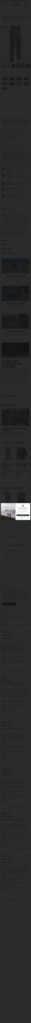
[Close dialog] (29, 504)
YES (22, 515)
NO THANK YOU (23, 517)
